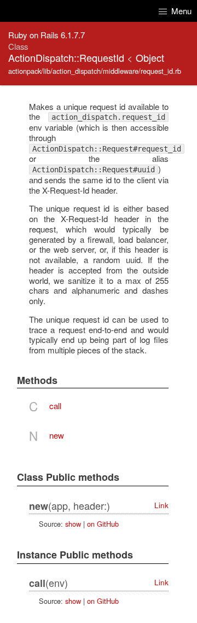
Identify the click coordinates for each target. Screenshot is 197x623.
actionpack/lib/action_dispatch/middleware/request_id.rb (94, 71)
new (56, 435)
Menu (180, 10)
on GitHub (103, 524)
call (55, 405)
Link (161, 505)
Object (150, 57)
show (73, 524)
